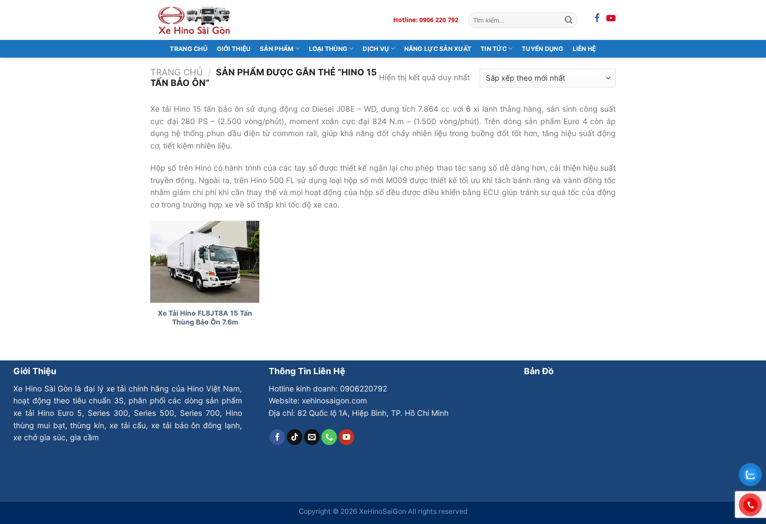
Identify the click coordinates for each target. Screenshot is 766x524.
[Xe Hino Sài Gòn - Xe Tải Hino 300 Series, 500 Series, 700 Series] (194, 20)
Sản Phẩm (276, 48)
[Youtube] (611, 18)
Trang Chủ (188, 48)
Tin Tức (494, 48)
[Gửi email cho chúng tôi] (312, 437)
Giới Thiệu (234, 48)
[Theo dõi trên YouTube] (347, 437)
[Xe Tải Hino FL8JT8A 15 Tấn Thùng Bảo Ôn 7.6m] (205, 262)
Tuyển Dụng (542, 48)
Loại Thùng (328, 48)
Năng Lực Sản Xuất (438, 48)
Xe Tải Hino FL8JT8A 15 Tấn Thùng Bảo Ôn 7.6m (205, 317)
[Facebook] (597, 18)
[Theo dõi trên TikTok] (295, 437)
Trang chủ (176, 72)
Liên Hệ (584, 48)
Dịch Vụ (376, 48)
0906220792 (363, 388)
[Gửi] (568, 20)
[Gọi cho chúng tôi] (329, 437)
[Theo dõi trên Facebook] (277, 437)
